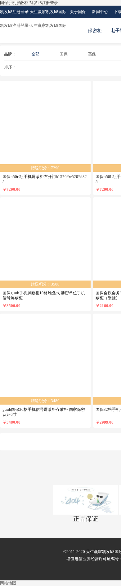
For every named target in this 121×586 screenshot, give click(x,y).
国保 (64, 54)
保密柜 (95, 30)
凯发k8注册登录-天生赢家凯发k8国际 (33, 11)
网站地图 (8, 583)
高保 (92, 54)
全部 (35, 54)
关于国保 (78, 11)
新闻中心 (100, 11)
